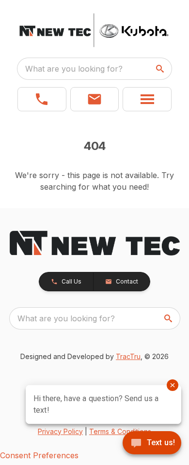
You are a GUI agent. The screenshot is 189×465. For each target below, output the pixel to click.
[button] (41, 99)
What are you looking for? (74, 69)
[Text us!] (152, 443)
